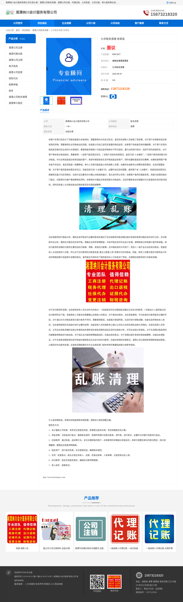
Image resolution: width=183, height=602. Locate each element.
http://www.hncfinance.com (54, 477)
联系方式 (163, 23)
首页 (18, 30)
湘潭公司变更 (15, 72)
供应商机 (42, 23)
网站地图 (59, 584)
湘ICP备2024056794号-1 (43, 576)
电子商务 (13, 66)
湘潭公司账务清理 (40, 30)
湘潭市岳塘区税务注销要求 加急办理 (57, 548)
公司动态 (115, 23)
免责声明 (39, 584)
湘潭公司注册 (15, 47)
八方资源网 (30, 584)
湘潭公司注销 (15, 60)
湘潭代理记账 (15, 54)
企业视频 (66, 23)
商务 (11, 91)
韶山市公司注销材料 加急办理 (22, 548)
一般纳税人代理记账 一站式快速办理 (91, 548)
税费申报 (13, 84)
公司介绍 (90, 23)
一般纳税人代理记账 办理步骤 (125, 548)
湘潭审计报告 (15, 103)
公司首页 (17, 23)
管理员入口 (49, 584)
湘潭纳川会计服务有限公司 (65, 576)
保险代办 (13, 78)
